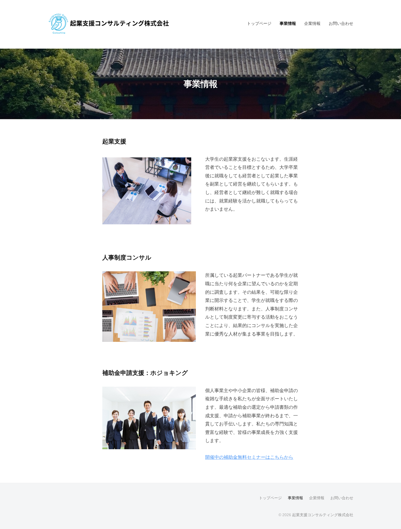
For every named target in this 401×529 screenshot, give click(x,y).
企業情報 (312, 23)
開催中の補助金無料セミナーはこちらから (249, 457)
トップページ (259, 23)
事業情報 (288, 23)
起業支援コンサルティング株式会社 (322, 515)
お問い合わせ (341, 23)
